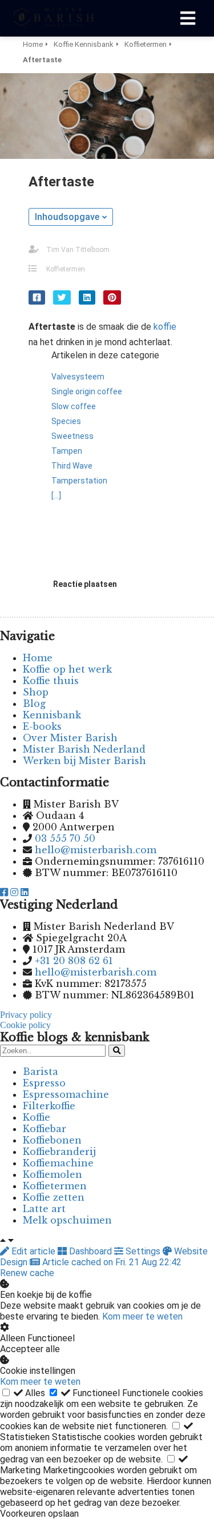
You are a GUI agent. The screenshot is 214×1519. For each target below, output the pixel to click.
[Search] (116, 1051)
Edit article (33, 1251)
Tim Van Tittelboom (78, 250)
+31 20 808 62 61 (74, 960)
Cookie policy (25, 1025)
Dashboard (90, 1251)
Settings (143, 1251)
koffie (165, 326)
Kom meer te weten (142, 1316)
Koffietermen (65, 269)
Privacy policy (26, 1015)
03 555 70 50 (65, 838)
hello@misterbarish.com (95, 850)
